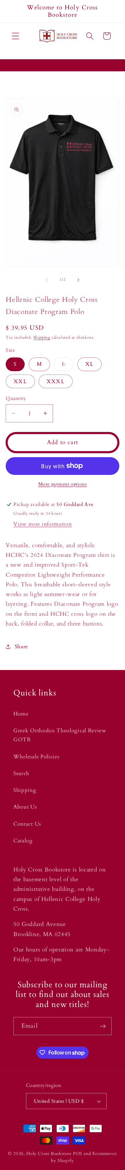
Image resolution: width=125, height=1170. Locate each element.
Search (21, 773)
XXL (20, 381)
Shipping (41, 337)
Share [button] (21, 646)
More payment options (62, 484)
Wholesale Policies (36, 756)
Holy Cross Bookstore (49, 1154)
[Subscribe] (102, 1026)
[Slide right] (78, 280)
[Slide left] (46, 280)
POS (77, 1154)
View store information (42, 524)
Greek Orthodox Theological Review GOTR (59, 735)
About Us (25, 807)
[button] (15, 36)
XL (89, 364)
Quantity (16, 398)
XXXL (56, 381)
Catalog (23, 840)
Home (21, 714)
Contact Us (27, 824)
